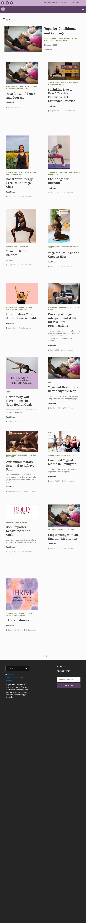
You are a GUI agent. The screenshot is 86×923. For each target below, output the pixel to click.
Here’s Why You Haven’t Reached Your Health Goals (19, 400)
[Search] (26, 668)
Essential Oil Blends (19, 455)
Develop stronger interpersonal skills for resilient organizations (62, 320)
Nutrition (57, 172)
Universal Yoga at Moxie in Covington (62, 462)
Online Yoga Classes (70, 172)
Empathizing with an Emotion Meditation (63, 537)
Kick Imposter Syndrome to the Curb (18, 531)
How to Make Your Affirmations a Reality (22, 316)
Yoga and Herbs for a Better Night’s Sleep (63, 389)
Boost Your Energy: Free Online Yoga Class (20, 183)
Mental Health (64, 39)
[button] (83, 9)
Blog (46, 39)
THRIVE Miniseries (19, 620)
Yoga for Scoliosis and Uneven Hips (63, 255)
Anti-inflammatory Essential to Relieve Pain (20, 465)
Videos (60, 40)
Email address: (62, 676)
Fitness (53, 39)
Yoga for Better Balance (17, 253)
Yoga (66, 40)
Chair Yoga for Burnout (58, 181)
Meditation (23, 307)
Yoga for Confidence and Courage (60, 30)
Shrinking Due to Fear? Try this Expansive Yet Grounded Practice (61, 95)
